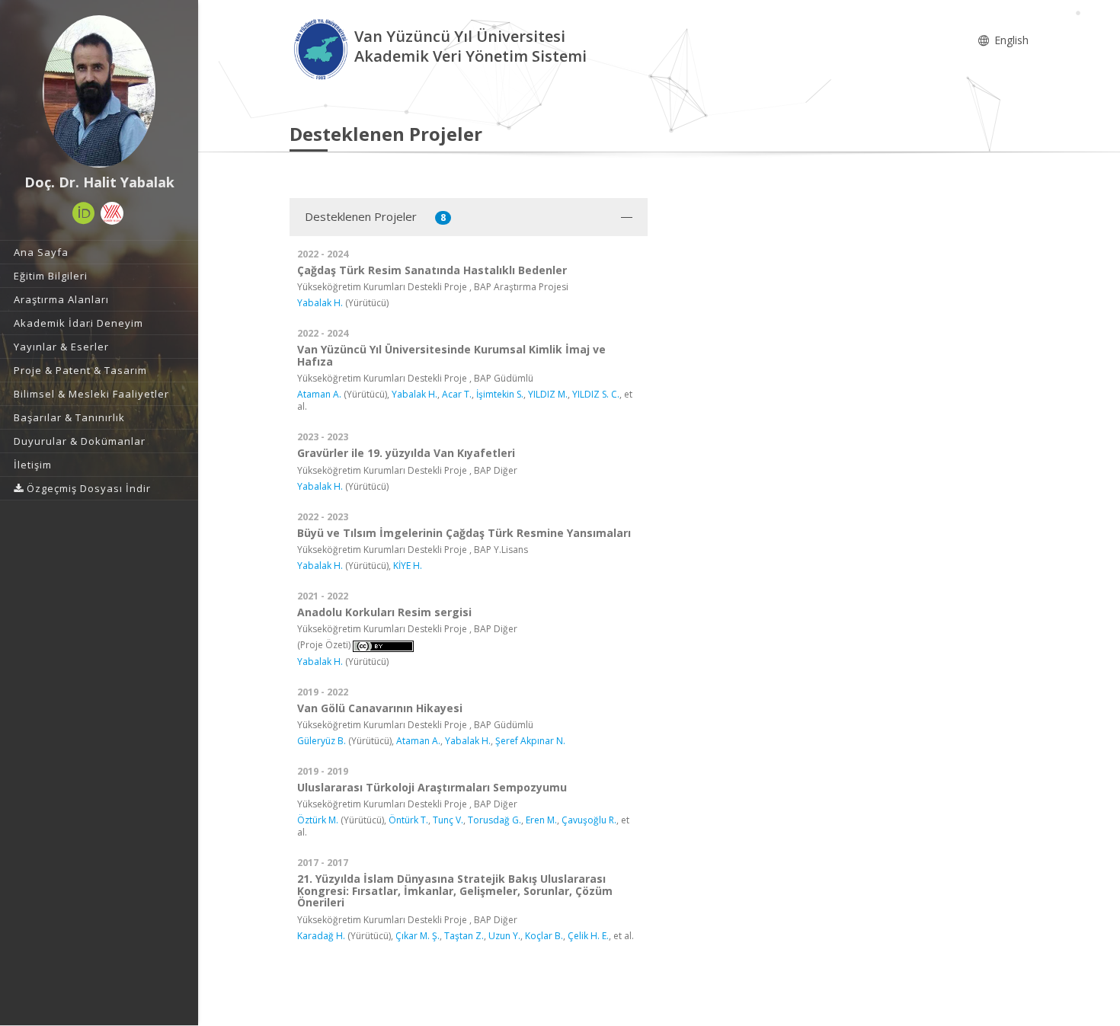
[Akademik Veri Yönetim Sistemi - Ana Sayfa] (322, 48)
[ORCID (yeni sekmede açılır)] (84, 213)
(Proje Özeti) (323, 644)
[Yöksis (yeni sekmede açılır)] (112, 213)
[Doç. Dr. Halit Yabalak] (99, 91)
